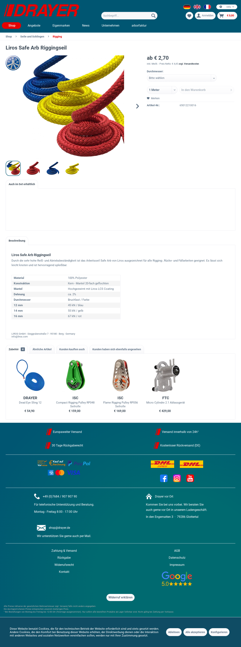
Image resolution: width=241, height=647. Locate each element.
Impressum (177, 565)
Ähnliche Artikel (42, 349)
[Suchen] (153, 15)
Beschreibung (17, 240)
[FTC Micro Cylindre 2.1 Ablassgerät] (165, 375)
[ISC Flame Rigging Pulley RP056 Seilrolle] (120, 375)
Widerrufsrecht (64, 565)
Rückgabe (64, 557)
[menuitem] (129, 15)
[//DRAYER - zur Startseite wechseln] (41, 11)
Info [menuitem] (228, 6)
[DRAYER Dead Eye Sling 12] (30, 375)
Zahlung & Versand (64, 550)
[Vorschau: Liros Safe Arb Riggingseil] (13, 168)
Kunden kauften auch (72, 349)
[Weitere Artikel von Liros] (15, 62)
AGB (177, 550)
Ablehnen (174, 632)
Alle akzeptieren (195, 632)
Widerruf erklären (120, 597)
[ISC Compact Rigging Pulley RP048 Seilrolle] (75, 375)
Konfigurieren (219, 632)
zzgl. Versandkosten (189, 64)
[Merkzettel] (189, 15)
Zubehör (16, 349)
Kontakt (64, 572)
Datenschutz (177, 557)
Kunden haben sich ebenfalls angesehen (116, 349)
